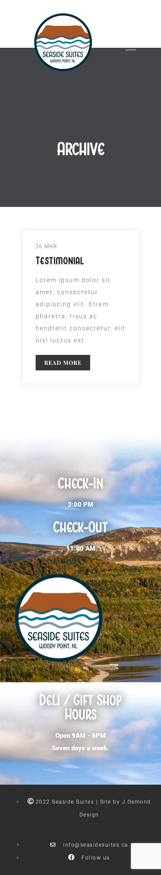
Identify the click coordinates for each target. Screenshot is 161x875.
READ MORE (63, 362)
